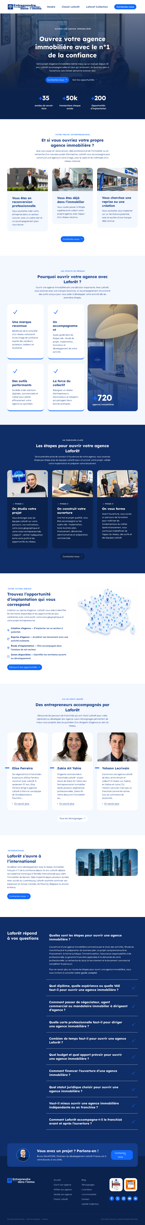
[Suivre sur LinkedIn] (135, 1198)
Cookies (45, 1219)
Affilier (36, 7)
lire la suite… (20, 803)
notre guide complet (85, 972)
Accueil (57, 1180)
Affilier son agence (63, 1189)
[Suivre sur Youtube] (129, 1198)
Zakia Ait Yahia (69, 768)
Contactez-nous (125, 6)
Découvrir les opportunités (23, 667)
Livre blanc (87, 1189)
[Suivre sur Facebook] (111, 1198)
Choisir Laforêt (71, 7)
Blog (84, 1180)
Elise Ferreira (22, 768)
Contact (85, 1199)
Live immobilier (89, 1194)
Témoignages (88, 1184)
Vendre (51, 7)
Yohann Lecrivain (115, 768)
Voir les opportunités (83, 79)
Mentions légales (33, 1219)
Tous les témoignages (71, 818)
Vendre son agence (63, 1194)
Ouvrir (22, 7)
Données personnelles (16, 1219)
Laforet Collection (97, 7)
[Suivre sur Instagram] (123, 1198)
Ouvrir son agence (62, 1184)
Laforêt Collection (90, 1204)
